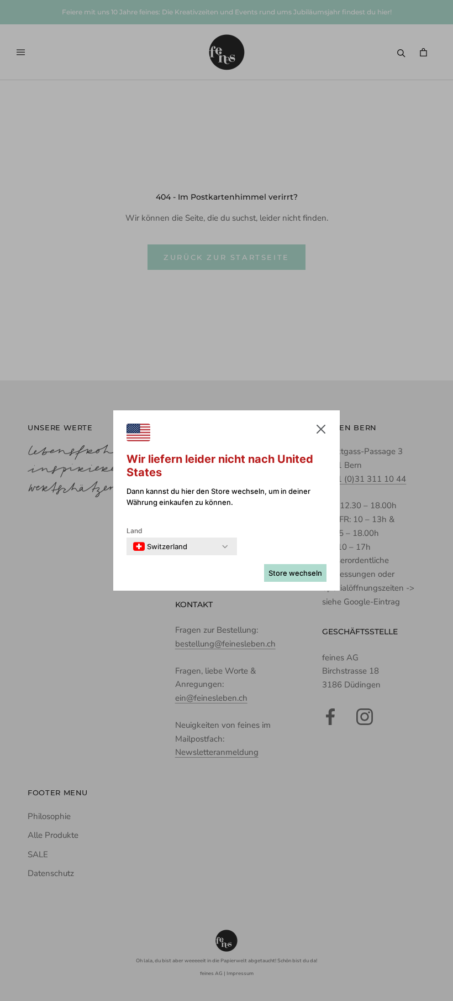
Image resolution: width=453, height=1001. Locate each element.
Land (135, 530)
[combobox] (160, 546)
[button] (320, 431)
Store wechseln (295, 573)
